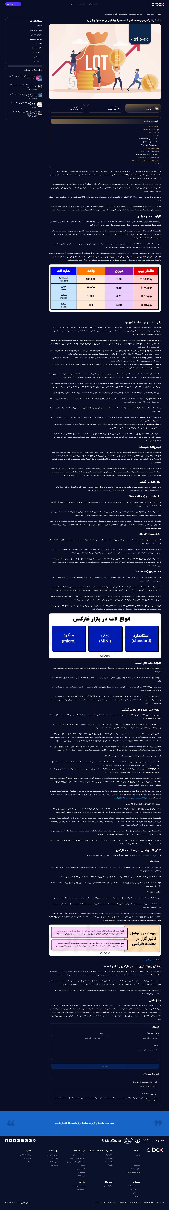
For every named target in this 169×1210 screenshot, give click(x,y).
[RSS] (22, 1140)
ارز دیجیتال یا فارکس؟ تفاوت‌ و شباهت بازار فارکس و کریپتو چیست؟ (23, 86)
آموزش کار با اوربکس (35, 30)
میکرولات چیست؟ (154, 132)
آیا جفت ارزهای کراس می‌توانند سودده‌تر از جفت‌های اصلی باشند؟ (23, 95)
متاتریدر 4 (109, 1155)
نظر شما (155, 1045)
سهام (138, 1162)
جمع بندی (156, 163)
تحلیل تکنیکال (37, 44)
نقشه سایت (122, 1202)
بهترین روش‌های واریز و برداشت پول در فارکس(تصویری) (24, 113)
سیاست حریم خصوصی (135, 1202)
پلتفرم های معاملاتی (36, 39)
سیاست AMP (112, 1202)
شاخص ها (136, 1165)
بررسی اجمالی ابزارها (52, 1155)
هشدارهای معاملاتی (79, 1155)
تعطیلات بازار (81, 1172)
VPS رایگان (54, 1158)
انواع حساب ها (135, 1169)
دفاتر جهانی (136, 1193)
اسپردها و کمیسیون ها (77, 1158)
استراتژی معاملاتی (36, 35)
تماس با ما (136, 1196)
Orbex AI (39, 26)
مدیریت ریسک (37, 61)
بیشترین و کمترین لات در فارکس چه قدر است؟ (145, 161)
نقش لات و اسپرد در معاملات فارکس (148, 157)
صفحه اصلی (93, 4)
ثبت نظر (105, 1066)
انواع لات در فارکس (154, 136)
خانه (159, 14)
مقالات (28, 1162)
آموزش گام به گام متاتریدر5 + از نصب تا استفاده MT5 (23, 104)
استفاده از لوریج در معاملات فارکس (146, 154)
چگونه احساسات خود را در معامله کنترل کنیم (131, 798)
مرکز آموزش (27, 1158)
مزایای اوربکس (135, 1189)
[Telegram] (34, 1140)
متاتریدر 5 (109, 1158)
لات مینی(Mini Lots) (150, 142)
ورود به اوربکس (13, 4)
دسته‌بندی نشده (37, 53)
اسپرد (155, 855)
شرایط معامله (81, 1176)
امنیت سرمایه (80, 1169)
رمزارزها (137, 1155)
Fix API (110, 1165)
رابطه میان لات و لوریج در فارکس (150, 151)
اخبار (72, 4)
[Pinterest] (30, 1140)
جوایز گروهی (108, 1186)
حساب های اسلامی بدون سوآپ (75, 1162)
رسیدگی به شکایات (100, 1202)
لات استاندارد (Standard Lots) (147, 139)
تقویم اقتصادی (53, 1162)
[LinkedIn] (14, 1140)
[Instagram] (26, 1140)
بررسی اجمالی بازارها (133, 1172)
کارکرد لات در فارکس (153, 126)
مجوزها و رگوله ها (79, 1186)
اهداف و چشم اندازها (133, 1186)
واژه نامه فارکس (25, 1155)
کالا (139, 1158)
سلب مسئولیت (148, 1202)
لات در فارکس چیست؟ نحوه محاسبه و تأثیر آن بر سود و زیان (123, 14)
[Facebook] (6, 1140)
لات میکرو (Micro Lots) (149, 145)
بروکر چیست (146, 960)
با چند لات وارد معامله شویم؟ (150, 130)
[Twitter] (10, 1140)
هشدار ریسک (160, 1202)
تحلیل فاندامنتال (37, 48)
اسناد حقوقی (81, 1189)
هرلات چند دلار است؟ (153, 148)
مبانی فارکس (150, 14)
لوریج (84, 715)
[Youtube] (18, 1140)
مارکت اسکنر (109, 1162)
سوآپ (83, 1165)
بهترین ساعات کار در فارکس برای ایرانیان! (22, 76)
